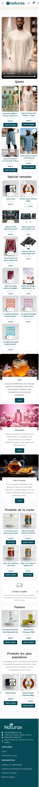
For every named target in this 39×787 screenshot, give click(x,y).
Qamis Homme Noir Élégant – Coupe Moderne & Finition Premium (28, 116)
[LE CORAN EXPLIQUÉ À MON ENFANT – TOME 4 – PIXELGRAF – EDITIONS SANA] (28, 304)
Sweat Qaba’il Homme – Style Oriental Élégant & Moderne (28, 158)
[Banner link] (19, 367)
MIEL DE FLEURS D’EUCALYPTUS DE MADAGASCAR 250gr (28, 533)
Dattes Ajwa (10, 199)
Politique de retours (9, 773)
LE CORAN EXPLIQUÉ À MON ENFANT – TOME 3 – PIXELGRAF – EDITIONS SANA (10, 345)
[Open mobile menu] (3, 3)
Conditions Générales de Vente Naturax (17, 769)
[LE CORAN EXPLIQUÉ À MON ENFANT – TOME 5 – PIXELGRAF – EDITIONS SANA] (10, 304)
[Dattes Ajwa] (10, 188)
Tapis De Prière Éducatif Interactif (10, 228)
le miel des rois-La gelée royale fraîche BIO (11, 533)
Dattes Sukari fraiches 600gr (28, 200)
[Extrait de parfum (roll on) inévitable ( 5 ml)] (10, 618)
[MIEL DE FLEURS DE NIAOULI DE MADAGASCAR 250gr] (28, 553)
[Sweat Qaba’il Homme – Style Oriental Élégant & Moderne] (28, 141)
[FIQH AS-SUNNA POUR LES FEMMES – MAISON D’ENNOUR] (10, 276)
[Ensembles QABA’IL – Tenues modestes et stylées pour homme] (10, 99)
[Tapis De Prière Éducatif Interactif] (10, 216)
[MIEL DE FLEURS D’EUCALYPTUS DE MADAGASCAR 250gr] (28, 521)
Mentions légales (8, 777)
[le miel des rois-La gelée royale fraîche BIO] (11, 521)
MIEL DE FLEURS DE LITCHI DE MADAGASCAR (11, 565)
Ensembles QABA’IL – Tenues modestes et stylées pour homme (10, 115)
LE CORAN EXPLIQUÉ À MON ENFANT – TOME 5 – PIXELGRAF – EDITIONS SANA (10, 317)
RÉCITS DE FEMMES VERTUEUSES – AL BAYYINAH (28, 288)
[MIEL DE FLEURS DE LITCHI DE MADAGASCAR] (11, 553)
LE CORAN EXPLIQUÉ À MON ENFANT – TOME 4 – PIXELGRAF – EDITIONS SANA (28, 317)
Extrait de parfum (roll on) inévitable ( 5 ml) (10, 632)
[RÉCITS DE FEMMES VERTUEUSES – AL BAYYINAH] (28, 276)
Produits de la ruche (9, 755)
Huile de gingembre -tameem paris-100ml (29, 632)
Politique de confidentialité (12, 765)
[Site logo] (15, 3)
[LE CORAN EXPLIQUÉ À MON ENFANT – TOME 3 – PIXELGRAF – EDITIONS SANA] (10, 332)
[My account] (28, 3)
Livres (4, 751)
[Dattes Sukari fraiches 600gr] (28, 188)
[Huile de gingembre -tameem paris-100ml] (28, 618)
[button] (9, 194)
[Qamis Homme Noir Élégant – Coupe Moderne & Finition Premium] (28, 98)
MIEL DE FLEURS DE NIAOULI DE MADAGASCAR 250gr (28, 565)
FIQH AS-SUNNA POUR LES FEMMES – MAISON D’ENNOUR (10, 288)
